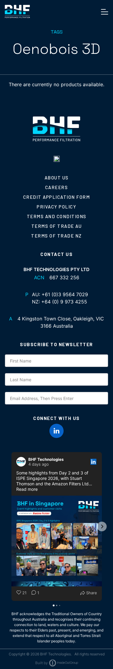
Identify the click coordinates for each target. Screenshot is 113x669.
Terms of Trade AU (56, 226)
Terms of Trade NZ (56, 235)
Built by (41, 663)
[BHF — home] (17, 11)
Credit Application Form (56, 197)
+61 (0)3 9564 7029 (65, 294)
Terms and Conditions (56, 216)
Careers (56, 187)
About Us (57, 177)
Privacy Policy (56, 206)
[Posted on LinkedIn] (93, 461)
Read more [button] (27, 489)
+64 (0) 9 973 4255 (64, 302)
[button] (11, 526)
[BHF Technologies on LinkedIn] (56, 431)
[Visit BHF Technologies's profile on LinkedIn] (22, 462)
